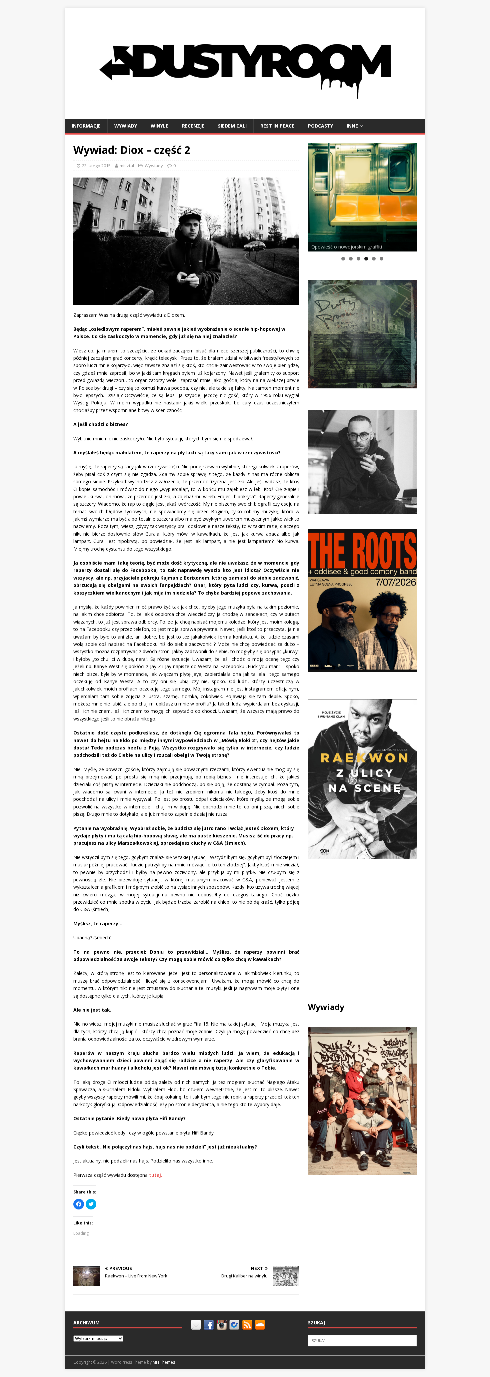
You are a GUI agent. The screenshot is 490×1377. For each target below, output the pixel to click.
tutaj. (155, 1175)
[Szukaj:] (362, 1340)
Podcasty (320, 126)
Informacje (86, 126)
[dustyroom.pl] (245, 115)
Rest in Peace (277, 126)
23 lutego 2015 (96, 166)
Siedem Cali (232, 126)
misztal (127, 166)
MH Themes (164, 1362)
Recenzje (193, 126)
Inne (352, 126)
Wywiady (125, 126)
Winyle (159, 126)
